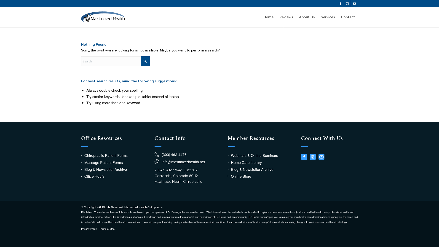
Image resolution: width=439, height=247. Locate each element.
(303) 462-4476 (174, 154)
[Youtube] (321, 157)
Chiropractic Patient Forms (106, 155)
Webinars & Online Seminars (254, 155)
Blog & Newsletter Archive (105, 169)
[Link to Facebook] (340, 3)
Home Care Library (246, 162)
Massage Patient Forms (103, 162)
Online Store (241, 176)
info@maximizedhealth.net (183, 161)
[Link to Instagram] (347, 3)
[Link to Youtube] (354, 3)
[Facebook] (304, 157)
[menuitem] (268, 17)
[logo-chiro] (103, 17)
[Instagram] (313, 157)
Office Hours (94, 176)
